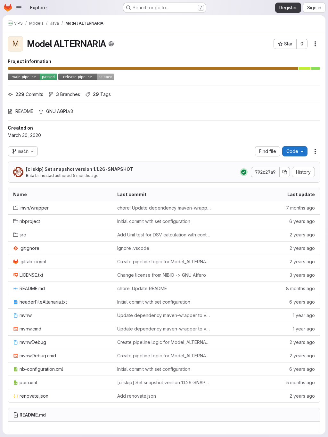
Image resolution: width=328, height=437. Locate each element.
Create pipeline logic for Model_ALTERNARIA (164, 261)
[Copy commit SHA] (285, 172)
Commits (29, 94)
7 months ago (300, 208)
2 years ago (302, 234)
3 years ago (302, 275)
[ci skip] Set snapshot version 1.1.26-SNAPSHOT (79, 169)
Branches (68, 94)
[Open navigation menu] (19, 8)
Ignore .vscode (133, 248)
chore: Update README (142, 288)
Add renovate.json (136, 396)
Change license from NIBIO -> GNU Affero (161, 275)
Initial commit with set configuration (153, 221)
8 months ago (300, 288)
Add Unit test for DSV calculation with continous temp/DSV (164, 234)
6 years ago (302, 221)
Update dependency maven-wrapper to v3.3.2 (164, 315)
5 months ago (86, 175)
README (24, 111)
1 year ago (304, 315)
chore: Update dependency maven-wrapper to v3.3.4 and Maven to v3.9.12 (164, 208)
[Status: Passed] (244, 172)
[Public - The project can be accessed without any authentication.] (111, 43)
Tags (102, 94)
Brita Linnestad (40, 175)
